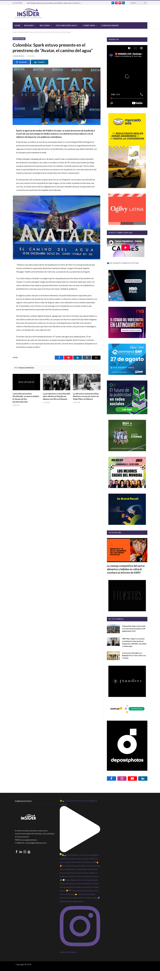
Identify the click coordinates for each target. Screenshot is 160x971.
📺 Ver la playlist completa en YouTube (123, 263)
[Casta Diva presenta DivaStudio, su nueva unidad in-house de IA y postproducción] (26, 382)
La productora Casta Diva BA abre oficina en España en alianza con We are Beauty (56, 396)
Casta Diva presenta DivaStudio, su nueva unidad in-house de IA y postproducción (26, 397)
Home (17, 25)
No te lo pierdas (116, 619)
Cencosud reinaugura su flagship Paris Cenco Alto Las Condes (134, 655)
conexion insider (109, 25)
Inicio (14, 32)
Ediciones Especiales (66, 25)
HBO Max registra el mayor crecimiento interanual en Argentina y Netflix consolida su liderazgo (134, 642)
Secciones (45, 25)
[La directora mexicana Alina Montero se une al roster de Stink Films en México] (86, 382)
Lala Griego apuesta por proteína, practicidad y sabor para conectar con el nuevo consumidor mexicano (55, 3)
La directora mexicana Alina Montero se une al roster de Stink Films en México (86, 396)
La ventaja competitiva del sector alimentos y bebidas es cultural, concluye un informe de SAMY (126, 569)
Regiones (28, 25)
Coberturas (89, 25)
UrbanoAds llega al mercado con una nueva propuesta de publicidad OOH (134, 628)
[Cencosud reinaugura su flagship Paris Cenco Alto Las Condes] (113, 655)
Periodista (19, 56)
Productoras (19, 38)
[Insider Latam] (28, 13)
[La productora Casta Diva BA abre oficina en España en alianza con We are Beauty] (56, 382)
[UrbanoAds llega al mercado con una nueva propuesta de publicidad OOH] (113, 629)
